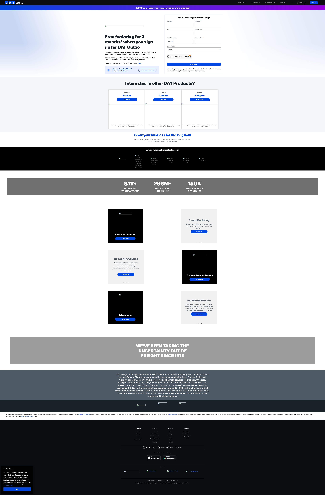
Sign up (194, 64)
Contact (282, 2)
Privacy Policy (174, 480)
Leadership (138, 432)
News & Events (138, 438)
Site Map (160, 480)
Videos (170, 440)
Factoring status (171, 46)
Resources (269, 2)
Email (168, 29)
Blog (171, 434)
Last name (198, 21)
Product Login (186, 432)
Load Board (154, 432)
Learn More (199, 232)
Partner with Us (138, 440)
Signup (314, 2)
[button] (123, 282)
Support (186, 428)
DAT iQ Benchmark (154, 436)
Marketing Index (151, 480)
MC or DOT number (172, 37)
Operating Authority (154, 438)
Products (241, 2)
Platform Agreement (84, 414)
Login (301, 2)
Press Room (171, 436)
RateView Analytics (154, 434)
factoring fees (173, 414)
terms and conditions (27, 416)
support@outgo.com (197, 71)
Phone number (199, 29)
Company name (199, 37)
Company (138, 428)
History (138, 434)
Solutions (254, 2)
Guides (170, 438)
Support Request (186, 436)
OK (17, 489)
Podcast (171, 442)
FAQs (170, 432)
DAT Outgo (154, 442)
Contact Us (186, 438)
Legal (166, 480)
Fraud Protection (186, 434)
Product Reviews (154, 440)
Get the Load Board (148, 70)
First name (170, 21)
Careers (138, 436)
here (139, 63)
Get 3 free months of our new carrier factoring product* (162, 8)
